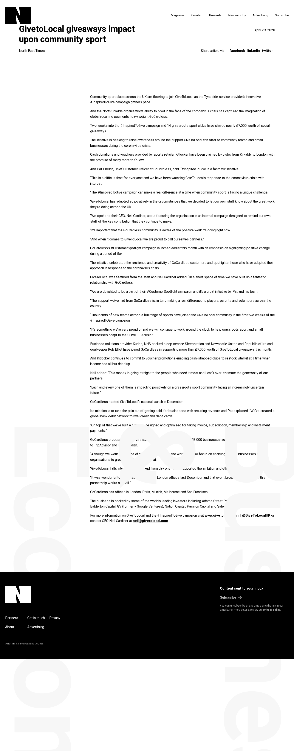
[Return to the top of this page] (38, 594)
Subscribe (282, 15)
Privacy (54, 618)
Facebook (237, 50)
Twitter (267, 50)
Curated (196, 15)
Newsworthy (237, 15)
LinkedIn (253, 50)
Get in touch (36, 618)
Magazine (177, 15)
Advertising (260, 15)
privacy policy (271, 610)
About (9, 627)
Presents (215, 15)
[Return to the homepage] (53, 15)
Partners (11, 618)
